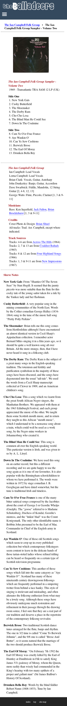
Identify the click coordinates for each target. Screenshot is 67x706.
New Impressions (52, 261)
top (34, 701)
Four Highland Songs (49, 253)
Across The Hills (42, 242)
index (28, 701)
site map (42, 701)
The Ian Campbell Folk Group (22, 25)
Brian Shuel (42, 224)
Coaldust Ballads (49, 245)
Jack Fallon (40, 209)
